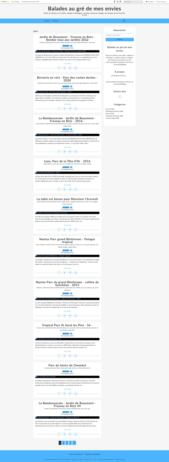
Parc (89, 123)
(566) (114, 111)
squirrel (64, 204)
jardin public (68, 287)
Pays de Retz (82, 368)
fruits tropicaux (60, 244)
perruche (78, 328)
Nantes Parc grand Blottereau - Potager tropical (67, 241)
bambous (42, 123)
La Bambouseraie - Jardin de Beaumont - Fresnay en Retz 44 (67, 405)
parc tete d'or (78, 164)
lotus (74, 287)
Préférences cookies (120, 459)
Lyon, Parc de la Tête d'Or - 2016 (67, 161)
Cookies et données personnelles (106, 459)
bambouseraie (48, 42)
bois (54, 42)
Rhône (84, 164)
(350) (114, 116)
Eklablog (97, 454)
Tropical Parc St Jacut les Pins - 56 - (67, 325)
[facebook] (114, 2)
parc (94, 42)
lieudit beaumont (75, 408)
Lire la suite (67, 63)
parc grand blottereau (89, 244)
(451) (110, 114)
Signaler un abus (88, 459)
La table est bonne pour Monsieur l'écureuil (67, 199)
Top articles (74, 459)
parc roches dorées (66, 83)
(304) (112, 118)
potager (65, 247)
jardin (74, 42)
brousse (39, 328)
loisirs (73, 368)
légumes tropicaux (70, 244)
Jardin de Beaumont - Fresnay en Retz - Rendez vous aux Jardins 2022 (67, 38)
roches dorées (93, 83)
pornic (86, 201)
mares (90, 42)
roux (90, 201)
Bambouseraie (49, 123)
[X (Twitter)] (117, 2)
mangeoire (73, 201)
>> (74, 443)
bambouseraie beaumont (61, 123)
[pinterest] (120, 2)
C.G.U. (95, 459)
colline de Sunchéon (48, 287)
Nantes (78, 244)
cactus (43, 328)
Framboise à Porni (50, 244)
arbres (37, 123)
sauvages (95, 201)
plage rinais (86, 83)
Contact (55, 21)
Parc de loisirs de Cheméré (67, 365)
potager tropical (72, 247)
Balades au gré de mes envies (84, 8)
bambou (42, 42)
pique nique (75, 83)
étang (62, 42)
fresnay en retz (76, 123)
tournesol (69, 204)
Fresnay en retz (69, 42)
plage (80, 83)
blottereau (39, 287)
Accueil (46, 21)
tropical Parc (71, 330)
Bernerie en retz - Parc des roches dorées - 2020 (67, 79)
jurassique (63, 328)
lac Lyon (53, 164)
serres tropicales (86, 328)
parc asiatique (88, 287)
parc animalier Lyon (68, 164)
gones (45, 164)
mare (86, 123)
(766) (110, 109)
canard (58, 42)
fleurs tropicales (40, 244)
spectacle (93, 328)
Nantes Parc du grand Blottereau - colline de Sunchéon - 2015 (67, 284)
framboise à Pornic (56, 201)
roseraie (89, 164)
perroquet (72, 328)
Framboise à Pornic (59, 287)
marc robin (84, 408)
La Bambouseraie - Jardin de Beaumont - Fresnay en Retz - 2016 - (67, 120)
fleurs (55, 83)
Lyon (58, 164)
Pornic (93, 123)
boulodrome (50, 83)
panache (78, 201)
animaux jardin (41, 201)
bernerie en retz (41, 83)
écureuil (48, 201)
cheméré (47, 368)
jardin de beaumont (82, 42)
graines (63, 201)
